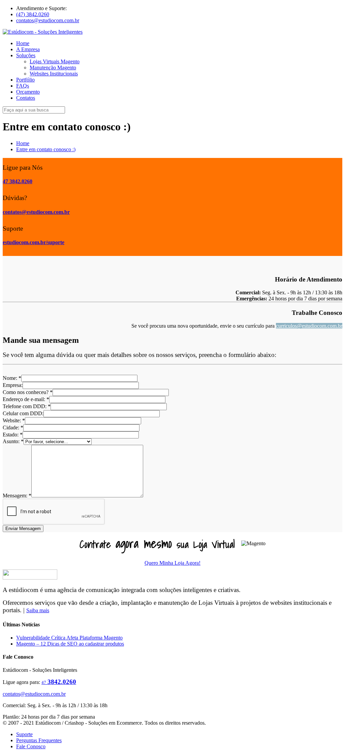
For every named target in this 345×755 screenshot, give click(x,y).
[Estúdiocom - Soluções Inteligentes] (43, 32)
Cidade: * (13, 427)
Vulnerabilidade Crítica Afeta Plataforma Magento (69, 638)
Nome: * (12, 378)
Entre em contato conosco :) (45, 149)
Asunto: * (13, 441)
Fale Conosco (30, 746)
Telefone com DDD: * (27, 406)
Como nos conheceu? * (28, 392)
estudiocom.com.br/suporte (33, 242)
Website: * (14, 420)
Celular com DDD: (23, 413)
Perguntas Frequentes (39, 740)
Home (22, 143)
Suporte (24, 734)
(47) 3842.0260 (32, 14)
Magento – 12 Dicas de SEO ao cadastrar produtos (70, 644)
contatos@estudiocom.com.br (47, 20)
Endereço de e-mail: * (26, 399)
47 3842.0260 (17, 181)
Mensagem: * (17, 495)
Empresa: (13, 385)
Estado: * (13, 434)
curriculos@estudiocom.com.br (309, 326)
